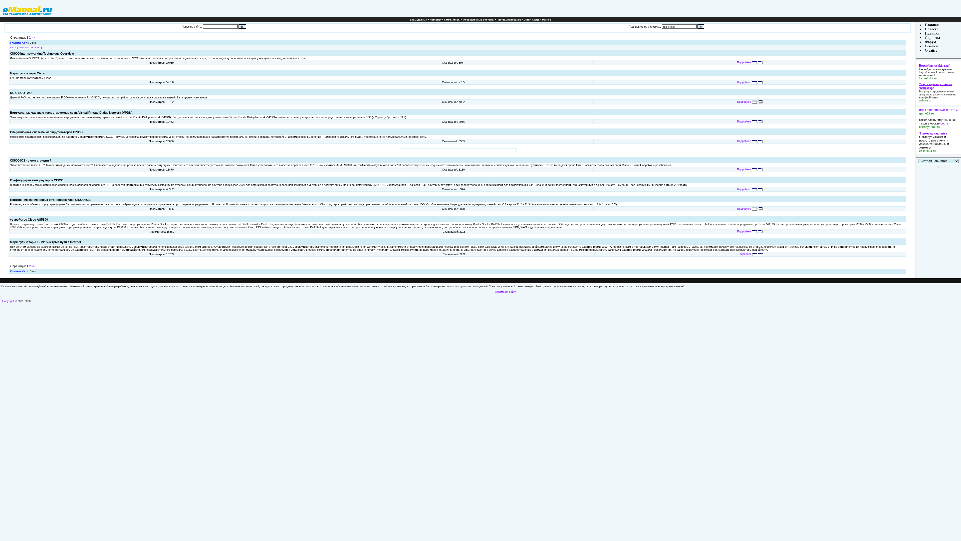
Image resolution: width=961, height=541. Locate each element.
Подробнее (744, 62)
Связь (536, 19)
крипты (933, 38)
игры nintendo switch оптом (938, 110)
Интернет (435, 19)
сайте (932, 50)
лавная (933, 25)
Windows (24, 47)
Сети (527, 19)
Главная (15, 42)
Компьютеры (452, 19)
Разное (546, 19)
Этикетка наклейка (933, 133)
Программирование (509, 19)
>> (33, 37)
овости (933, 29)
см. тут (945, 123)
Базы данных (418, 19)
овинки (933, 33)
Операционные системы (478, 19)
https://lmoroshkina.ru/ (932, 72)
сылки (932, 46)
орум (932, 42)
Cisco (13, 47)
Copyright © (9, 301)
